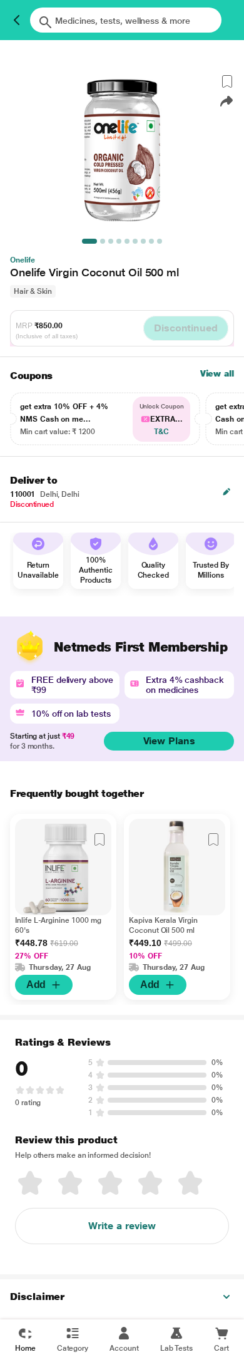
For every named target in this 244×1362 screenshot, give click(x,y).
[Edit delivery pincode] (226, 491)
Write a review (122, 1226)
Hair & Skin (33, 291)
